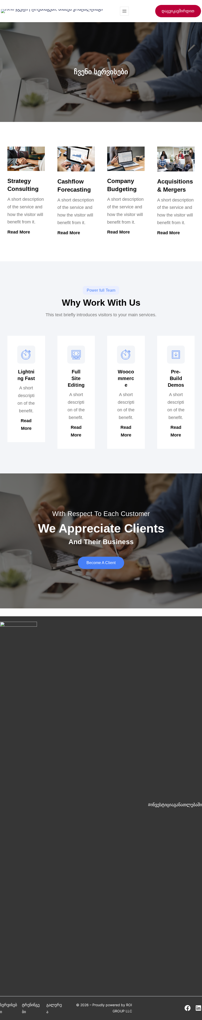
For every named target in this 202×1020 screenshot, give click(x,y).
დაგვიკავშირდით (178, 11)
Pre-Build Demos (176, 378)
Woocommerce (126, 378)
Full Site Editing (76, 378)
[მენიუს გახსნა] (124, 11)
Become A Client (101, 563)
